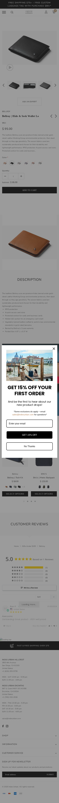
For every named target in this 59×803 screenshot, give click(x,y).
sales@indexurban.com (23, 414)
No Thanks (29, 446)
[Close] (53, 348)
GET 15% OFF (29, 435)
